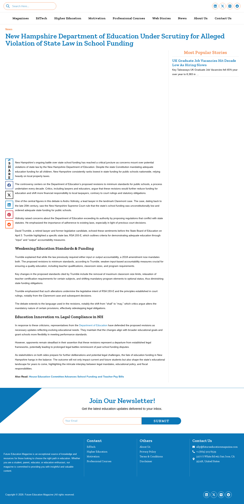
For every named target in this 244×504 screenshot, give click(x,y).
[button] (9, 185)
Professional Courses (129, 18)
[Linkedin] (215, 6)
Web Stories (161, 18)
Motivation (97, 18)
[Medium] (230, 6)
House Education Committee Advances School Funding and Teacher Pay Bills (76, 376)
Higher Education (67, 18)
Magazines (21, 18)
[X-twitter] (222, 6)
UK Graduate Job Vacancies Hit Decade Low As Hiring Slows (204, 62)
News (182, 18)
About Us (201, 18)
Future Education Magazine (39, 494)
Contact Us (223, 18)
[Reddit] (237, 6)
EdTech (41, 18)
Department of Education (93, 325)
